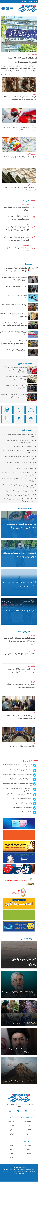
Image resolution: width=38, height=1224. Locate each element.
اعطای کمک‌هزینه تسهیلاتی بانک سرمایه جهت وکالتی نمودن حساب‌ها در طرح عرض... (19, 442)
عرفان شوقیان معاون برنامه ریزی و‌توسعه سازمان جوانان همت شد (15, 269)
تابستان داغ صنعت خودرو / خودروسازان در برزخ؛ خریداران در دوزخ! (14, 342)
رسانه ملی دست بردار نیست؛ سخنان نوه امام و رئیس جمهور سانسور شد (15, 324)
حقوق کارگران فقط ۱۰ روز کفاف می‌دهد (14, 350)
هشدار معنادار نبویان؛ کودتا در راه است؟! (21, 770)
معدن (11, 1153)
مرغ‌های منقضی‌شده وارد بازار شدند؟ (14, 304)
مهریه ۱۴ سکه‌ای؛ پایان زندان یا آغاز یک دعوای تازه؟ (13, 314)
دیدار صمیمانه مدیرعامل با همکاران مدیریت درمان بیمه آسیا (19, 464)
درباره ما (28, 1125)
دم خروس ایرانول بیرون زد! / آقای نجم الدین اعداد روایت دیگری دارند (14, 395)
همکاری (28, 1130)
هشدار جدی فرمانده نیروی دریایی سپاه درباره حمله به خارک (18, 784)
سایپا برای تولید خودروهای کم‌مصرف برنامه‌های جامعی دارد (19, 458)
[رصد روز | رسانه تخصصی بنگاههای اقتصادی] (27, 8)
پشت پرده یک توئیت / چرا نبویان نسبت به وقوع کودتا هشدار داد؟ (17, 766)
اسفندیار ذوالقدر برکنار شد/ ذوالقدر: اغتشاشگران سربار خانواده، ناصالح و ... (17, 790)
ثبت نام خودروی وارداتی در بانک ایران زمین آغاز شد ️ (20, 495)
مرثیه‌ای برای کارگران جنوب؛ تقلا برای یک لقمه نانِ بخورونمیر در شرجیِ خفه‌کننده (20, 97)
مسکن (12, 1125)
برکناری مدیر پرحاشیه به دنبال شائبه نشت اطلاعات (18, 803)
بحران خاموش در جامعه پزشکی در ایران (15, 296)
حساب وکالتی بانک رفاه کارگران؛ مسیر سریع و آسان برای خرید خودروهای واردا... (19, 500)
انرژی (34, 125)
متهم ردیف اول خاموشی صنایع (16, 286)
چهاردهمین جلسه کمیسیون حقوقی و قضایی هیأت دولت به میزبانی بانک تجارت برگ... (18, 486)
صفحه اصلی (27, 1121)
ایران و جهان (27, 1149)
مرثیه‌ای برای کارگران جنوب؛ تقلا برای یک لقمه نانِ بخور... (17, 218)
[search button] (3, 8)
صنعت (33, 94)
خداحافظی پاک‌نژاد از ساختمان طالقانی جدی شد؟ (16, 386)
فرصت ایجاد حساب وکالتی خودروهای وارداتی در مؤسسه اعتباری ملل (18, 452)
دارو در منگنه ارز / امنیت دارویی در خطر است (20, 156)
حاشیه (11, 1149)
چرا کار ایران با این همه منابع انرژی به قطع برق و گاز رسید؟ (14, 278)
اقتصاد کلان (31, 154)
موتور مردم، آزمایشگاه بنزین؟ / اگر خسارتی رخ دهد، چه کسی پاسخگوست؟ (19, 128)
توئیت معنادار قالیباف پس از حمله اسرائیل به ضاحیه (18, 774)
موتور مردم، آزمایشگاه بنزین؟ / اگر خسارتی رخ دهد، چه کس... (16, 239)
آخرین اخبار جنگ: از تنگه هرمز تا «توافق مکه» (13, 333)
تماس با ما (27, 1134)
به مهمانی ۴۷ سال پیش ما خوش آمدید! (21, 779)
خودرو (27, 224)
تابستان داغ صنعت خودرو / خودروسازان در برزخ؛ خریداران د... (16, 228)
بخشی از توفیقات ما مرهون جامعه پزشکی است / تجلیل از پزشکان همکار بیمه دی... (18, 474)
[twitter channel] (34, 1111)
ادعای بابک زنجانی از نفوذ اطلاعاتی (23, 807)
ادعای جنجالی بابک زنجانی (25, 812)
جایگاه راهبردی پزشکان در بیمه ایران (24, 469)
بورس (12, 1134)
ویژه (11, 1157)
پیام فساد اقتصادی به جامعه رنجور (23, 799)
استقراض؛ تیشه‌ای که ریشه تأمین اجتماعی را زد (22, 60)
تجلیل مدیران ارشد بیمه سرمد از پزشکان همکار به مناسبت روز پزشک (18, 480)
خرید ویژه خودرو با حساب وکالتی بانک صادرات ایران (19, 491)
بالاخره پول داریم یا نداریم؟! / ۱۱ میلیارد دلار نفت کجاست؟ (16, 377)
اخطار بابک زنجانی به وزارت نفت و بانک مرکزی (20, 794)
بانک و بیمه (32, 54)
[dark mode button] (7, 8)
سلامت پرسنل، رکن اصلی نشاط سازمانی (23, 447)
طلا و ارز (11, 1121)
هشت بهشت (14, 1167)
